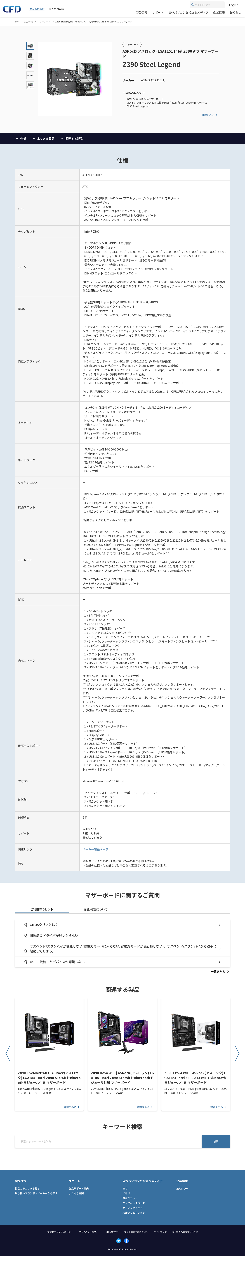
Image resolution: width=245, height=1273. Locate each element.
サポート (158, 12)
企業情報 (219, 12)
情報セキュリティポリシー (60, 1231)
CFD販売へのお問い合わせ (185, 1231)
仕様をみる (208, 115)
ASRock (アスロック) (153, 80)
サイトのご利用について (136, 1231)
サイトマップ (160, 1231)
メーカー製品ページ (95, 849)
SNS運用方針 (112, 1231)
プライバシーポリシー (89, 1231)
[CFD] (12, 11)
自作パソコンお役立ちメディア (188, 12)
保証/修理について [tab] (96, 909)
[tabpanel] (122, 946)
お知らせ (235, 12)
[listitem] (220, 971)
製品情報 (141, 12)
